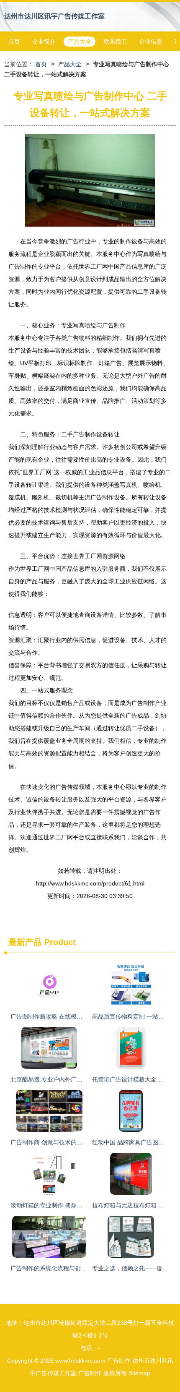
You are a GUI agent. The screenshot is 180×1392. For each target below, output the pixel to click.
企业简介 (44, 41)
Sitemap (139, 1373)
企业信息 (150, 41)
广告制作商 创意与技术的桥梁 (49, 1142)
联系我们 (115, 41)
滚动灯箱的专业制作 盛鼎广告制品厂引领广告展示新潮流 (84, 1205)
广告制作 (119, 1360)
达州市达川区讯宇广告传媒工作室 (54, 16)
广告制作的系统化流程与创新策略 (54, 1268)
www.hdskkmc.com (80, 1360)
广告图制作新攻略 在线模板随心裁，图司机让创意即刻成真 (87, 1016)
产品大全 (79, 41)
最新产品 (25, 942)
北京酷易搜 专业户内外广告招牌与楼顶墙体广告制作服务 (84, 1079)
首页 (14, 41)
